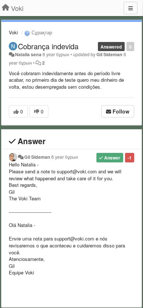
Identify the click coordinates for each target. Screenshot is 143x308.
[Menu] (131, 8)
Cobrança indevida (48, 46)
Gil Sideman (109, 54)
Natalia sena (28, 54)
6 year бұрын (64, 157)
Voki (13, 32)
